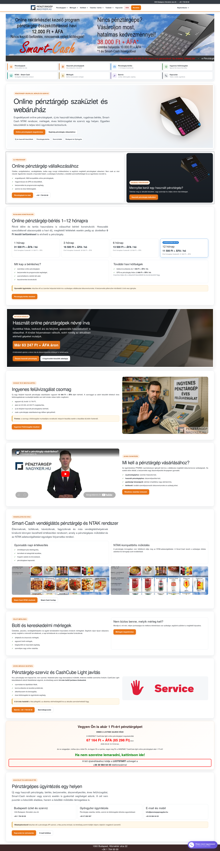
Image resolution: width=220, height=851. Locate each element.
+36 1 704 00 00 (184, 2)
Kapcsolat (119, 8)
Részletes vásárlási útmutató (135, 492)
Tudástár (109, 8)
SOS (127, 8)
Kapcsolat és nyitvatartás (24, 833)
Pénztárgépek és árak (22, 195)
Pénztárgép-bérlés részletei (24, 296)
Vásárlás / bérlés (96, 8)
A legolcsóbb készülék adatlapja (55, 358)
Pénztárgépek (61, 8)
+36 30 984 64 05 (152, 816)
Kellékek (83, 8)
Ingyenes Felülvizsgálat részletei (27, 427)
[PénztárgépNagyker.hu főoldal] (42, 7)
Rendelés (136, 8)
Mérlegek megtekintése (125, 632)
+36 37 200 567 (85, 816)
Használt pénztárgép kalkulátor (144, 197)
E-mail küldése (45, 833)
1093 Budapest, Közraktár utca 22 (110, 846)
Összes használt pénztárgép (26, 358)
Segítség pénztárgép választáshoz (62, 132)
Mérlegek (73, 8)
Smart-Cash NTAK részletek (24, 600)
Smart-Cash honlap (48, 600)
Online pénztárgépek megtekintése (29, 132)
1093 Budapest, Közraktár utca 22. (165, 2)
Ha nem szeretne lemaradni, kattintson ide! (110, 754)
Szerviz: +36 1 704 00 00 (23, 710)
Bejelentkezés (182, 8)
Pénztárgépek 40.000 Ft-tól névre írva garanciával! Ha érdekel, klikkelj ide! (91, 58)
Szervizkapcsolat (44, 710)
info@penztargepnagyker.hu (157, 812)
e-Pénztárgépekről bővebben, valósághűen (157, 58)
